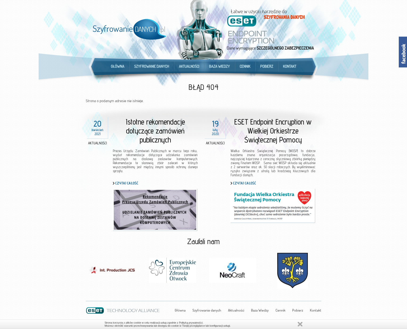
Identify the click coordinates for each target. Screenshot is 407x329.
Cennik (245, 66)
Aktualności (189, 66)
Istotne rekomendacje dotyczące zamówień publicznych (155, 130)
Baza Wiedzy (219, 66)
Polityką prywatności (191, 322)
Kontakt (289, 66)
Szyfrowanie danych (151, 66)
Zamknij (300, 324)
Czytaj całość (126, 183)
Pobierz (266, 66)
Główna (117, 66)
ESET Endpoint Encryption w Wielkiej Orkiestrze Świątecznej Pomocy (273, 130)
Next (317, 267)
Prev (89, 267)
